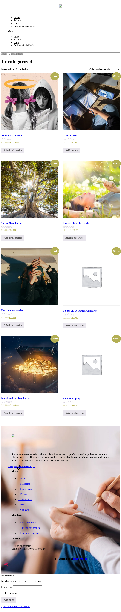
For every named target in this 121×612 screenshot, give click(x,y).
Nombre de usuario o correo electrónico (21, 581)
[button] (60, 31)
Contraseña (6, 587)
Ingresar (12, 10)
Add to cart (71, 150)
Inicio (17, 17)
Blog (16, 23)
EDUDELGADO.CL (80, 559)
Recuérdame (10, 593)
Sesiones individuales (24, 26)
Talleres (18, 20)
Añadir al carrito (13, 150)
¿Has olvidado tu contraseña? (15, 606)
